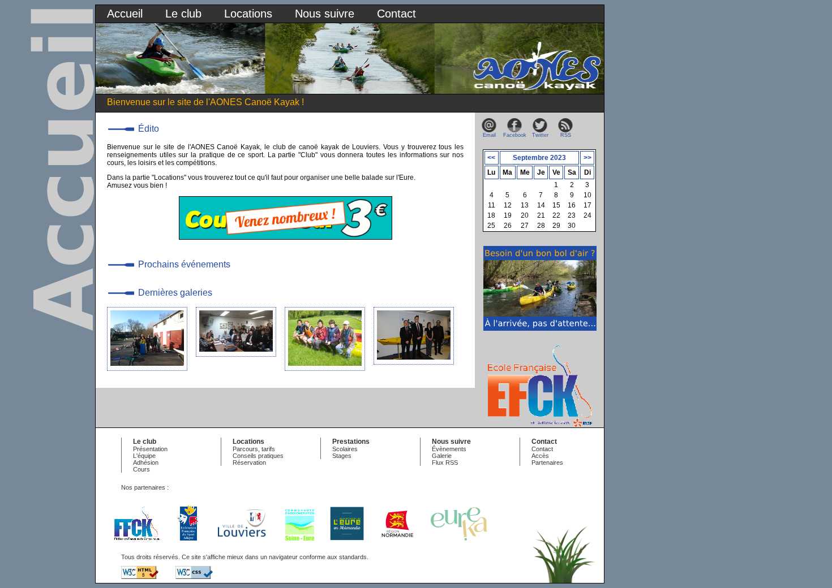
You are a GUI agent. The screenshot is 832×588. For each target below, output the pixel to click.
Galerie (442, 455)
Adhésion (145, 462)
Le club (183, 13)
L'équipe (144, 455)
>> (587, 158)
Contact (396, 13)
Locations (248, 13)
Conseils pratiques (258, 455)
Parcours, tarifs (254, 449)
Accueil (125, 13)
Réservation (249, 462)
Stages (341, 455)
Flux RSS (445, 462)
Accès (540, 455)
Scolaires (345, 449)
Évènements (449, 449)
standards (353, 557)
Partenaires (547, 462)
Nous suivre (324, 13)
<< (491, 158)
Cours (141, 469)
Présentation (150, 449)
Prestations (351, 442)
